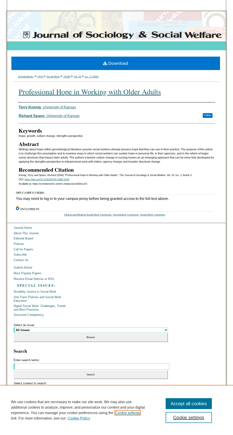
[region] (116, 410)
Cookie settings (127, 413)
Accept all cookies (189, 403)
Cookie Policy (79, 418)
